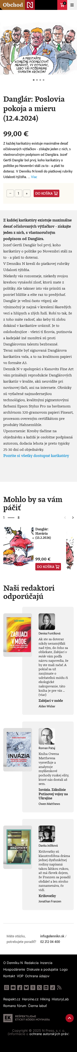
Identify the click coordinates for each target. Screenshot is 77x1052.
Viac (34, 177)
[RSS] (59, 987)
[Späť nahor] (70, 1018)
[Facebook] (19, 987)
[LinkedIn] (46, 987)
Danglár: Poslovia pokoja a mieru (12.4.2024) (33, 80)
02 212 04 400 (50, 941)
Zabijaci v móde (51, 700)
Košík (64, 3)
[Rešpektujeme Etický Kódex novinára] (26, 1018)
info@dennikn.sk (52, 936)
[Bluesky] (26, 987)
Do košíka (44, 193)
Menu (72, 5)
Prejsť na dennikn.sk (52, 5)
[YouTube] (13, 987)
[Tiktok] (52, 987)
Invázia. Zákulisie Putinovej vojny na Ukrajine (53, 793)
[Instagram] (6, 987)
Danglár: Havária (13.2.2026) (43, 533)
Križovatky (47, 896)
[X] (39, 987)
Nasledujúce (70, 48)
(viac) (42, 694)
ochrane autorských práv (48, 1034)
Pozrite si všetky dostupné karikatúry (36, 455)
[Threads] (33, 987)
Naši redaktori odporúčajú (29, 592)
